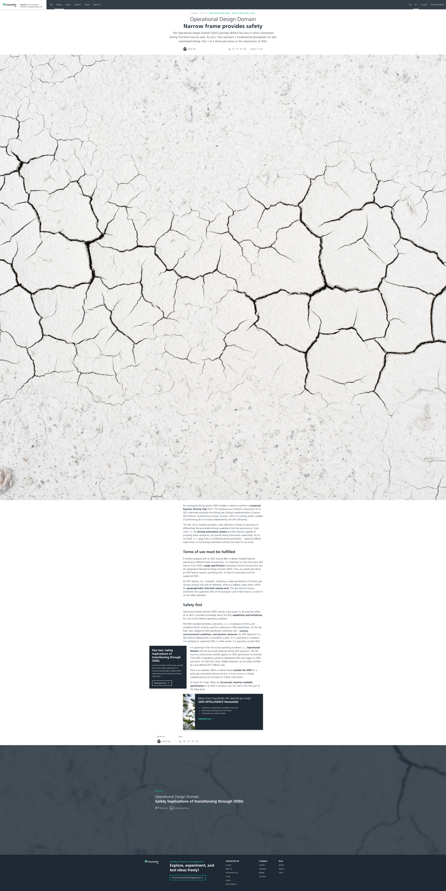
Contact (424, 4)
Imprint (228, 880)
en (416, 4)
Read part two (160, 683)
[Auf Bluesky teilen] (233, 49)
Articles (59, 4)
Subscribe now (205, 719)
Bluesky (261, 873)
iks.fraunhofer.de (437, 4)
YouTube (262, 877)
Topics (68, 4)
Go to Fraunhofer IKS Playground (186, 877)
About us (97, 4)
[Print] (244, 49)
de (410, 4)
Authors (77, 4)
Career (87, 4)
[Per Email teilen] (241, 49)
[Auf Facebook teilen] (237, 49)
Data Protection (231, 884)
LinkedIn (262, 865)
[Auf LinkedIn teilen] (230, 49)
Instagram (262, 869)
